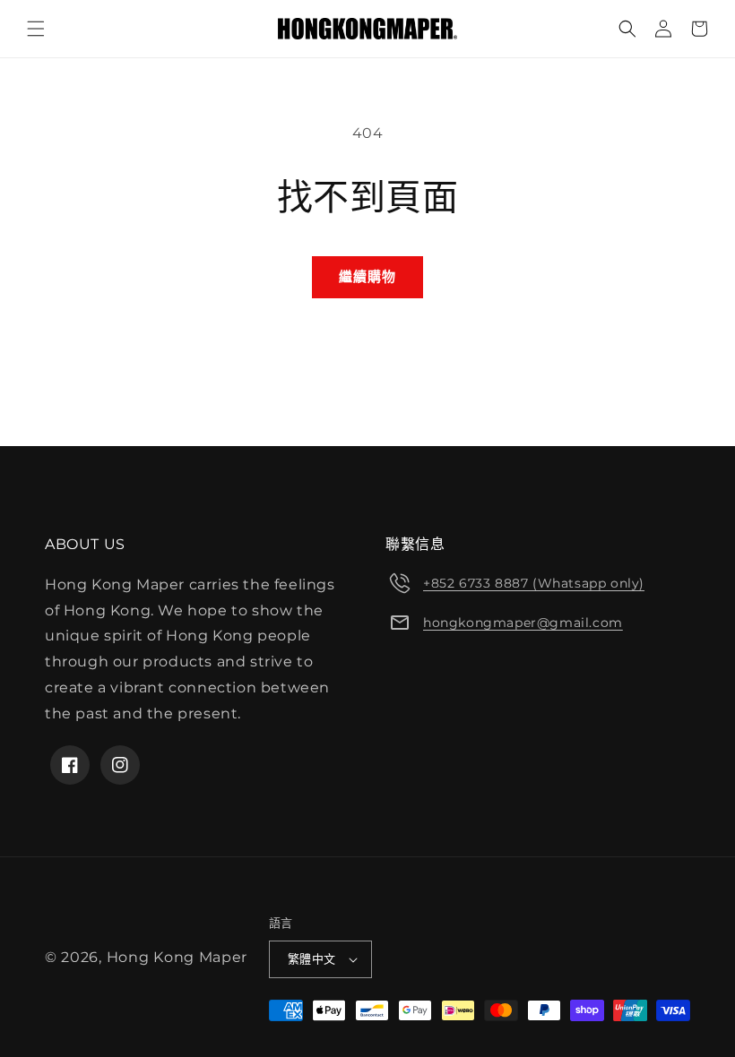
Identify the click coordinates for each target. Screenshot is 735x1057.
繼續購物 (367, 276)
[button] (36, 29)
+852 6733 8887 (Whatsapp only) (533, 583)
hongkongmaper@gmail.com (523, 622)
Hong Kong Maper (177, 957)
